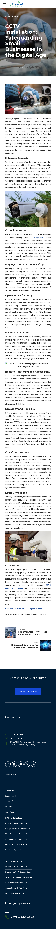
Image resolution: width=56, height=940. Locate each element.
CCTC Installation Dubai (13, 818)
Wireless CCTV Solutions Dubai (16, 823)
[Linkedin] (14, 764)
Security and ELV (11, 796)
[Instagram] (27, 764)
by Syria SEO (32, 67)
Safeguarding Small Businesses (33, 614)
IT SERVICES (9, 791)
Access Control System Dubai (16, 844)
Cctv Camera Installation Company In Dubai (23, 609)
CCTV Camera (11, 16)
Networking (9, 807)
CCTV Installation (12, 614)
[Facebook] (8, 764)
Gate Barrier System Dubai (14, 850)
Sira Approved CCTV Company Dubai (18, 829)
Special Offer (9, 801)
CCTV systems (36, 238)
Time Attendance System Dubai (16, 839)
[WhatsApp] (33, 764)
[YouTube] (20, 764)
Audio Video (9, 812)
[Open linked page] (16, 4)
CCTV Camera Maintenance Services (18, 834)
